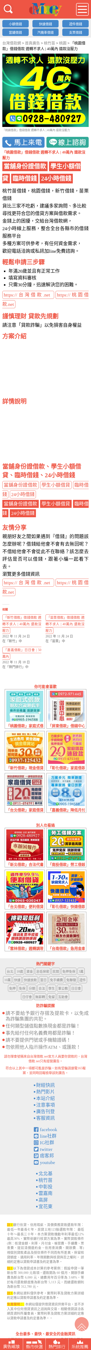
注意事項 (45, 1105)
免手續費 (56, 980)
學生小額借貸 (56, 485)
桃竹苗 (45, 1180)
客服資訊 (45, 1118)
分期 (32, 988)
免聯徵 (71, 980)
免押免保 (68, 971)
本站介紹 (45, 1098)
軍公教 (63, 988)
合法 (41, 988)
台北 (10, 971)
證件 (82, 980)
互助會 (63, 997)
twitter (46, 1149)
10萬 (7, 980)
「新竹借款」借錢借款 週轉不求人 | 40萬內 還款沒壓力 (21, 624)
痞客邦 (47, 1155)
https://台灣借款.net (28, 294)
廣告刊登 (45, 1111)
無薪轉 (40, 997)
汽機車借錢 (45, 32)
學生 (51, 988)
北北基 (45, 1173)
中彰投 (45, 1186)
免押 (12, 988)
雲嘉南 (45, 1193)
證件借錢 (75, 24)
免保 (22, 988)
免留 (51, 997)
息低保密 (42, 971)
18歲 (20, 971)
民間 (55, 971)
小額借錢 (15, 24)
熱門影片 (45, 1091)
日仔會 (27, 997)
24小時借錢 (23, 494)
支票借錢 (75, 32)
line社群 (48, 1136)
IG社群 (47, 1142)
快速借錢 (45, 24)
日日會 (76, 988)
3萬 (81, 971)
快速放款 (30, 980)
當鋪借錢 (15, 32)
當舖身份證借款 (20, 485)
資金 (29, 971)
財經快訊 (45, 1085)
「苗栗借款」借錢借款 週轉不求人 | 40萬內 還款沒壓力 (65, 624)
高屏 (43, 1200)
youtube (47, 1162)
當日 (43, 980)
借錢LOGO (45, 9)
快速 (17, 980)
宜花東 (45, 1206)
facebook (48, 1129)
